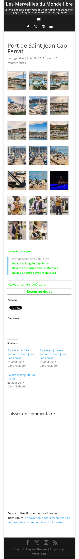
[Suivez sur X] (36, 27)
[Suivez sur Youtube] (51, 27)
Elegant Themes (36, 549)
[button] (18, 80)
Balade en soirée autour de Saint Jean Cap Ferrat (20, 354)
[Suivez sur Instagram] (43, 27)
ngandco (18, 58)
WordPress (39, 554)
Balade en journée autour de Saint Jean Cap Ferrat (53, 354)
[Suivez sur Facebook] (28, 27)
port (50, 58)
